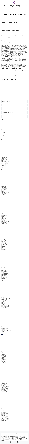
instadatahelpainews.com (4, 421)
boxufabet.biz (3, 415)
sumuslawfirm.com (4, 308)
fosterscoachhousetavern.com (5, 273)
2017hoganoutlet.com (4, 240)
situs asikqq (3, 132)
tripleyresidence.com (4, 391)
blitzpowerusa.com (4, 278)
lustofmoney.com (3, 326)
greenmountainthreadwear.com (5, 310)
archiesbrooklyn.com (4, 188)
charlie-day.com (3, 294)
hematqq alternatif (7, 439)
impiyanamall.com (3, 355)
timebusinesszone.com (4, 327)
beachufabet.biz (3, 412)
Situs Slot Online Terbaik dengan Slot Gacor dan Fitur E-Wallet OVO (14, 6)
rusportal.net (3, 252)
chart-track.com (3, 181)
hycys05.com (3, 280)
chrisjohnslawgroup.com (4, 388)
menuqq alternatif (3, 433)
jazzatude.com (3, 169)
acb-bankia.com (3, 300)
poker (11, 433)
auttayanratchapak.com (4, 264)
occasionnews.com (4, 325)
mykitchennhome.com (4, 211)
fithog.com (2, 196)
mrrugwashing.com (4, 299)
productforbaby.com (4, 271)
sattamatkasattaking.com (5, 409)
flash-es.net (3, 301)
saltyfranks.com (3, 167)
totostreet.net (3, 357)
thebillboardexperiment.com (5, 411)
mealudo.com (3, 293)
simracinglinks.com (4, 157)
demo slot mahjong (4, 126)
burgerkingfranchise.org (4, 267)
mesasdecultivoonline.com (5, 274)
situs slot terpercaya (4, 127)
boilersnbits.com (3, 275)
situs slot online (23, 437)
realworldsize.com (3, 269)
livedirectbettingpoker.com (5, 295)
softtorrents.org (3, 392)
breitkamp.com (3, 390)
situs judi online (3, 128)
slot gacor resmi (22, 435)
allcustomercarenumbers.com (5, 386)
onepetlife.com (3, 410)
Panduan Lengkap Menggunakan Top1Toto (8, 116)
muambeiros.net (3, 189)
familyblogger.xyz (3, 387)
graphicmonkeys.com (4, 379)
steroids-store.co (3, 194)
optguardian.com (3, 356)
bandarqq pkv (10, 437)
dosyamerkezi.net (3, 158)
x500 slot (21, 434)
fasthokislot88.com (4, 382)
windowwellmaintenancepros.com (6, 330)
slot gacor (23, 434)
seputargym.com (3, 354)
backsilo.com (3, 303)
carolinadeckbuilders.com (4, 163)
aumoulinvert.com (3, 212)
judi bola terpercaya (21, 438)
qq (1, 133)
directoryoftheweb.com (4, 243)
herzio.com (3, 247)
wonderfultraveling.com (4, 182)
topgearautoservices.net (4, 416)
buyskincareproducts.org (4, 226)
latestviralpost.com (4, 276)
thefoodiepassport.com (4, 213)
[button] (14, 10)
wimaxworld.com (3, 184)
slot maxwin (15, 434)
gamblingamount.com (4, 322)
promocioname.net (4, 183)
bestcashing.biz (3, 186)
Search (2, 96)
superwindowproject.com (4, 214)
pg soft (12, 434)
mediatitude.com (3, 155)
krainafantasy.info (3, 249)
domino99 (23, 436)
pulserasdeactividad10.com (5, 221)
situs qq (2, 130)
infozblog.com (3, 190)
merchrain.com (3, 423)
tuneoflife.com (3, 329)
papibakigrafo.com (4, 215)
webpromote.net (3, 193)
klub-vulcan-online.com (4, 389)
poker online (14, 433)
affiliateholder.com (4, 331)
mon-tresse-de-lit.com (4, 413)
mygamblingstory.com (4, 238)
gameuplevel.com (3, 362)
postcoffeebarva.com (4, 265)
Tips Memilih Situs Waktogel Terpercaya (7, 112)
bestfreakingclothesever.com (5, 306)
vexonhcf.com (3, 153)
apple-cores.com (3, 220)
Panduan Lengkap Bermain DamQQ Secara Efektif (14, 94)
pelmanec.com (3, 241)
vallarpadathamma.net (4, 268)
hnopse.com (3, 324)
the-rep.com (3, 166)
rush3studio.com (3, 245)
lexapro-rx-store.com (4, 225)
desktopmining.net (4, 223)
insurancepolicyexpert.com (5, 161)
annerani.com (3, 168)
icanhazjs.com (3, 216)
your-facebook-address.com (5, 418)
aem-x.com (3, 360)
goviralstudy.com (3, 218)
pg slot (18, 434)
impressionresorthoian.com (5, 305)
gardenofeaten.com (4, 279)
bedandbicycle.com (4, 377)
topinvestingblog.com (4, 164)
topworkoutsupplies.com (4, 349)
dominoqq (2, 131)
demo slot (11, 435)
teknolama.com (3, 270)
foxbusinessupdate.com (4, 296)
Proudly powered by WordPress (14, 441)
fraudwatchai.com (3, 359)
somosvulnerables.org (4, 393)
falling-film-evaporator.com (5, 307)
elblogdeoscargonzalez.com (5, 192)
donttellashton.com (4, 244)
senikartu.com (3, 251)
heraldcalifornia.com (4, 378)
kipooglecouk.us (3, 210)
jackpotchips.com (3, 384)
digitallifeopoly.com (4, 352)
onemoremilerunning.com (4, 281)
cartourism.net (3, 219)
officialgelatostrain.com (4, 407)
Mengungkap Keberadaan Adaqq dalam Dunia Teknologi (14, 92)
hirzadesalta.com (3, 351)
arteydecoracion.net (4, 195)
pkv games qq (18, 433)
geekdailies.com (3, 422)
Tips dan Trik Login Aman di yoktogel (7, 108)
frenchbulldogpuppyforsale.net (5, 227)
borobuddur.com (3, 365)
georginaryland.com (4, 198)
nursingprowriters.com (4, 309)
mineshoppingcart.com (4, 348)
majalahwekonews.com (4, 239)
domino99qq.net (3, 242)
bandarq (5, 436)
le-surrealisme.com (4, 159)
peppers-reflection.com (4, 328)
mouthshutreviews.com (4, 350)
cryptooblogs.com (3, 361)
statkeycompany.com (4, 162)
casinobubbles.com (4, 353)
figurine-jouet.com (4, 417)
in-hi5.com (2, 248)
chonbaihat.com (3, 191)
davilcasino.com (3, 358)
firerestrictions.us (3, 187)
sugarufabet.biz (3, 414)
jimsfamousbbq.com (4, 139)
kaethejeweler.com (4, 408)
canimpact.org (3, 217)
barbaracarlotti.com (4, 222)
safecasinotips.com (4, 383)
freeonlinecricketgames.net (5, 185)
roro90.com (3, 246)
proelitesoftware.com (4, 385)
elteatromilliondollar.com (4, 266)
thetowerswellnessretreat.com (5, 406)
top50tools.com (3, 165)
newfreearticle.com (4, 277)
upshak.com (3, 302)
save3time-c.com (3, 152)
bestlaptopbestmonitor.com (5, 197)
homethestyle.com (4, 363)
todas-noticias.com (4, 250)
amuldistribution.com (4, 364)
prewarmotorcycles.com (4, 156)
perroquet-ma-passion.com (5, 419)
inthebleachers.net (4, 224)
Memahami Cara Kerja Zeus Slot (6, 101)
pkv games (8, 433)
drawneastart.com (3, 381)
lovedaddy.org (3, 297)
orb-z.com (2, 272)
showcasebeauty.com (4, 160)
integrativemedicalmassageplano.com (6, 298)
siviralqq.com (3, 304)
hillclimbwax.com (3, 323)
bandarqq (2, 129)
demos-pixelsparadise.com (5, 154)
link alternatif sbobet (9, 438)
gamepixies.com (3, 380)
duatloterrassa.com (4, 394)
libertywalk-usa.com (4, 140)
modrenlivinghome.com (4, 420)
